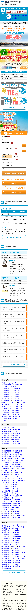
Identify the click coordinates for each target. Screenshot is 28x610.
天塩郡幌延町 (6, 412)
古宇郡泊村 (5, 464)
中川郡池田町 (15, 554)
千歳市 (22, 459)
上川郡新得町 (15, 535)
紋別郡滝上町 (6, 552)
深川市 (22, 460)
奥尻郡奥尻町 (15, 441)
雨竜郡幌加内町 (6, 418)
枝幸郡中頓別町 (17, 385)
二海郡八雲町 (6, 427)
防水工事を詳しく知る (14, 237)
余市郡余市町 (15, 511)
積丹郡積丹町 (15, 492)
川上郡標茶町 (15, 542)
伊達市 (4, 460)
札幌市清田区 (14, 484)
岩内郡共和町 (6, 472)
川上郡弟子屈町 (6, 544)
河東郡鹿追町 (6, 542)
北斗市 (15, 431)
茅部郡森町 (15, 435)
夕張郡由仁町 (6, 515)
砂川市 (14, 498)
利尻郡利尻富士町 (7, 404)
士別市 (10, 406)
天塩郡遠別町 (15, 410)
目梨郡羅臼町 (21, 546)
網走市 (14, 527)
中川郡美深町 (15, 398)
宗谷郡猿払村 (6, 410)
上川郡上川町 (15, 390)
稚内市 (15, 418)
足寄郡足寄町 (6, 531)
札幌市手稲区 (15, 488)
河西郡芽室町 (6, 536)
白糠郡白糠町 (6, 564)
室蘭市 (17, 476)
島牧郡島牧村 (6, 494)
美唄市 (16, 459)
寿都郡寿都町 (17, 499)
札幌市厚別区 (21, 480)
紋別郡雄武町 (15, 550)
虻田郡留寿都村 (17, 455)
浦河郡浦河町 (19, 501)
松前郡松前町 (15, 439)
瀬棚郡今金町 (6, 443)
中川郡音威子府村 (17, 400)
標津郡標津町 (17, 562)
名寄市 (4, 402)
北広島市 (4, 476)
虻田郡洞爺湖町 (6, 457)
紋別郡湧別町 (15, 552)
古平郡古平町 (6, 462)
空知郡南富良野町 (7, 408)
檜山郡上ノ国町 (6, 431)
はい (5, 156)
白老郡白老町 (15, 494)
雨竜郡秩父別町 (6, 503)
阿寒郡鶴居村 (21, 527)
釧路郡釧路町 (6, 546)
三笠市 (11, 476)
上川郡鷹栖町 (15, 394)
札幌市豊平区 (6, 490)
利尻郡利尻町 (21, 402)
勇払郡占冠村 (6, 420)
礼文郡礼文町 (12, 402)
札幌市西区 (14, 486)
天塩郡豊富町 (6, 414)
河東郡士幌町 (15, 540)
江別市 (10, 460)
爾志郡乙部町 (6, 441)
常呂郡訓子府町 (6, 566)
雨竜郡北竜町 (17, 503)
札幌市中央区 (6, 482)
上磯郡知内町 (6, 435)
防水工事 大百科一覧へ (14, 364)
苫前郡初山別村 (6, 416)
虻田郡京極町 (6, 453)
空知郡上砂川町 (6, 496)
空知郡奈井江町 (17, 496)
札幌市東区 (15, 482)
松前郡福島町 (6, 439)
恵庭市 (16, 460)
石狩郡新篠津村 (17, 466)
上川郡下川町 (6, 394)
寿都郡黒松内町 (6, 499)
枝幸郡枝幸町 (12, 383)
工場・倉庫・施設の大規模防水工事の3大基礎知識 (13, 322)
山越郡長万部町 (16, 443)
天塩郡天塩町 (15, 412)
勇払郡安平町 (21, 515)
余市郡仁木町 (6, 511)
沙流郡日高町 (6, 492)
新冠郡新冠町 (6, 478)
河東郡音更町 (6, 540)
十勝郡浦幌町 (15, 564)
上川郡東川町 (6, 390)
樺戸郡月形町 (6, 474)
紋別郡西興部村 (16, 548)
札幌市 (14, 480)
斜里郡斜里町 (17, 560)
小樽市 (20, 478)
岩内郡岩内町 (13, 470)
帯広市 (14, 558)
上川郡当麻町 (6, 396)
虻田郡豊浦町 (17, 457)
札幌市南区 (5, 486)
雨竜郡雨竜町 (6, 507)
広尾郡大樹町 (15, 533)
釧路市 (14, 546)
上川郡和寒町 (15, 396)
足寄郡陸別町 (15, 531)
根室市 (23, 556)
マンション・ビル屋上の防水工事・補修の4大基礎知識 (13, 329)
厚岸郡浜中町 (15, 529)
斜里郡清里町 (21, 558)
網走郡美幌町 (6, 525)
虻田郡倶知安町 (17, 451)
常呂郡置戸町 (17, 566)
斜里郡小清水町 (6, 560)
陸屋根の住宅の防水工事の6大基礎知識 (13, 343)
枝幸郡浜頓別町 (6, 385)
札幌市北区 (5, 484)
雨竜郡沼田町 (17, 505)
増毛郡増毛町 (6, 398)
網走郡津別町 (6, 527)
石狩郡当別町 (6, 468)
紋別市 (23, 552)
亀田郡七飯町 (6, 433)
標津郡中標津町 (6, 562)
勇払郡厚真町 (6, 517)
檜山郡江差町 (17, 429)
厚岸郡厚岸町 (6, 529)
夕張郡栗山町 (6, 513)
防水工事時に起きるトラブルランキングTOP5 (13, 357)
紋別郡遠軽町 (6, 548)
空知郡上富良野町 (19, 406)
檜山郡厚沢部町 (6, 429)
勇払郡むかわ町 (16, 517)
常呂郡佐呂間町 (6, 568)
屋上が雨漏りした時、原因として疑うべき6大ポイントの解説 (13, 336)
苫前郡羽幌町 (15, 414)
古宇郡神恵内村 (16, 462)
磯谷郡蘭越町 (21, 468)
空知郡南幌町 (6, 498)
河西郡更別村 (6, 538)
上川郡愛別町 (13, 387)
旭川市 (4, 383)
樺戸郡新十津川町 (17, 472)
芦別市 (10, 459)
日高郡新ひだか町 (16, 464)
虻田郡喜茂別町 (6, 451)
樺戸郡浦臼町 (15, 474)
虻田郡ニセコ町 (6, 455)
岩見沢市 (4, 470)
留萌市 (4, 406)
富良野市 (4, 387)
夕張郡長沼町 (15, 513)
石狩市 (14, 468)
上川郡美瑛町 (6, 389)
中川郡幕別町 (6, 556)
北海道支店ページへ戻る (14, 572)
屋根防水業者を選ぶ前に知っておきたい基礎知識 (13, 350)
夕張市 (14, 515)
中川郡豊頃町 (15, 556)
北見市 (15, 544)
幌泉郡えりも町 (6, 466)
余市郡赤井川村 (14, 509)
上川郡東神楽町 (16, 389)
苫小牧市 (10, 501)
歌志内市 (4, 509)
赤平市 (4, 459)
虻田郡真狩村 (15, 453)
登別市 (14, 478)
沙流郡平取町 (15, 490)
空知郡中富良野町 (19, 408)
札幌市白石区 (6, 488)
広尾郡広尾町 (6, 533)
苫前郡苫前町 (17, 416)
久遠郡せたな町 (16, 437)
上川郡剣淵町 (6, 392)
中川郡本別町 (6, 554)
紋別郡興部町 (6, 550)
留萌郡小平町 (18, 404)
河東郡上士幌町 (16, 538)
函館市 (14, 427)
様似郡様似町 (6, 480)
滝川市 (4, 501)
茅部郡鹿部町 (6, 437)
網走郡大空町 (15, 525)
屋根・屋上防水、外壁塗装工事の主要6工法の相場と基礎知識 (13, 308)
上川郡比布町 (15, 392)
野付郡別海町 (6, 558)
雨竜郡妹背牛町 (6, 505)
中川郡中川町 (6, 400)
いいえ (16, 156)
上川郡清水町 (6, 535)
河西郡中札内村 (16, 536)
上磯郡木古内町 (16, 433)
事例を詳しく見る (14, 107)
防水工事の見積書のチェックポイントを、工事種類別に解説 (12, 315)
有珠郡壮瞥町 (15, 507)
